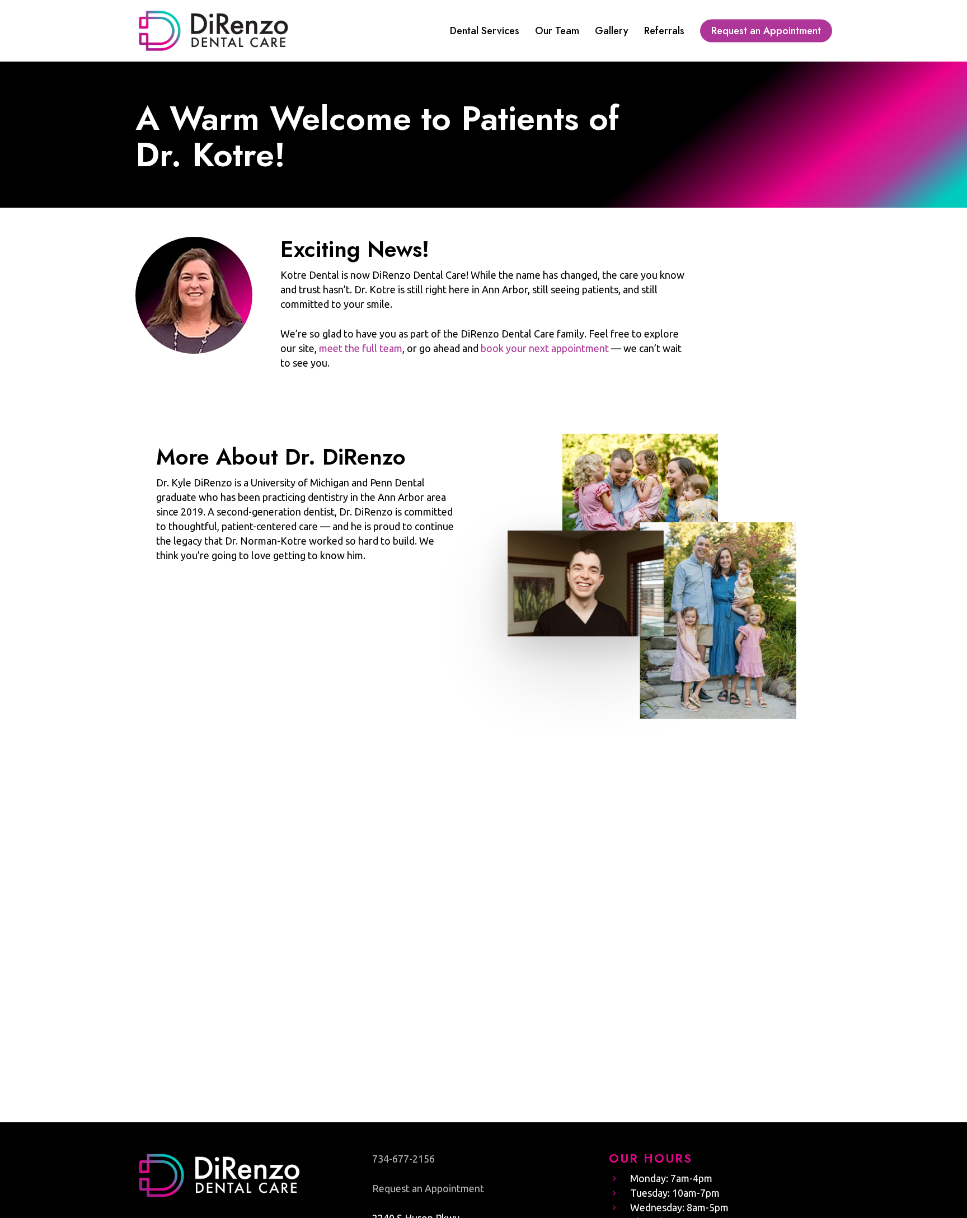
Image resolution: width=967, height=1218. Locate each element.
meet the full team (360, 348)
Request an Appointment (428, 1188)
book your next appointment (545, 348)
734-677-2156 (403, 1158)
